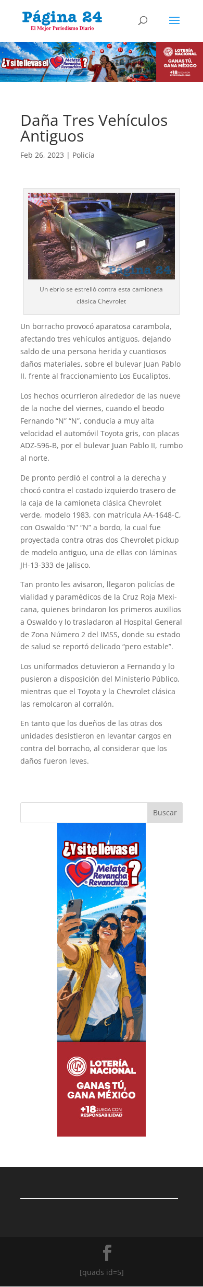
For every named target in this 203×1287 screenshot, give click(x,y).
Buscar (165, 812)
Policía (83, 155)
